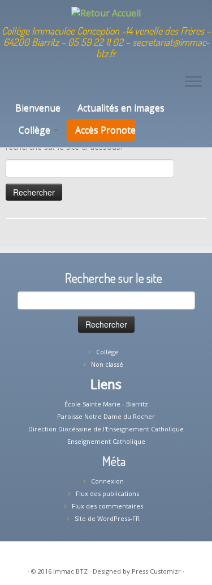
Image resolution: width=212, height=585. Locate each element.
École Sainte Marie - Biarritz (106, 404)
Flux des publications (107, 493)
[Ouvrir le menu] (193, 82)
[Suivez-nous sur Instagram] (41, 85)
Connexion (107, 481)
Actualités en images (121, 107)
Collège (36, 130)
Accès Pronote (105, 130)
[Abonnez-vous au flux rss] (50, 85)
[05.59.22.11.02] (12, 85)
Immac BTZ (70, 571)
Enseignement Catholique (106, 441)
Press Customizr (156, 571)
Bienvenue (36, 107)
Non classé (107, 364)
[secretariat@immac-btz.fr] (22, 85)
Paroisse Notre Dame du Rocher (106, 416)
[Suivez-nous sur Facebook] (31, 85)
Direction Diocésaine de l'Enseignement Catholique (106, 429)
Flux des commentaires (107, 506)
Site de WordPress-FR (107, 518)
